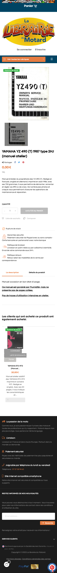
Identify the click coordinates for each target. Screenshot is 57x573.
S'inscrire (40, 50)
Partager (15, 162)
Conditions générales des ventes (36, 559)
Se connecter (24, 50)
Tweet (19, 162)
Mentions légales (13, 559)
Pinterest (23, 162)
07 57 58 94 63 (18, 469)
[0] (6, 50)
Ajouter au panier (34, 211)
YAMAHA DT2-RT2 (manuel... (15, 367)
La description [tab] (12, 272)
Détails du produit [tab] (37, 272)
